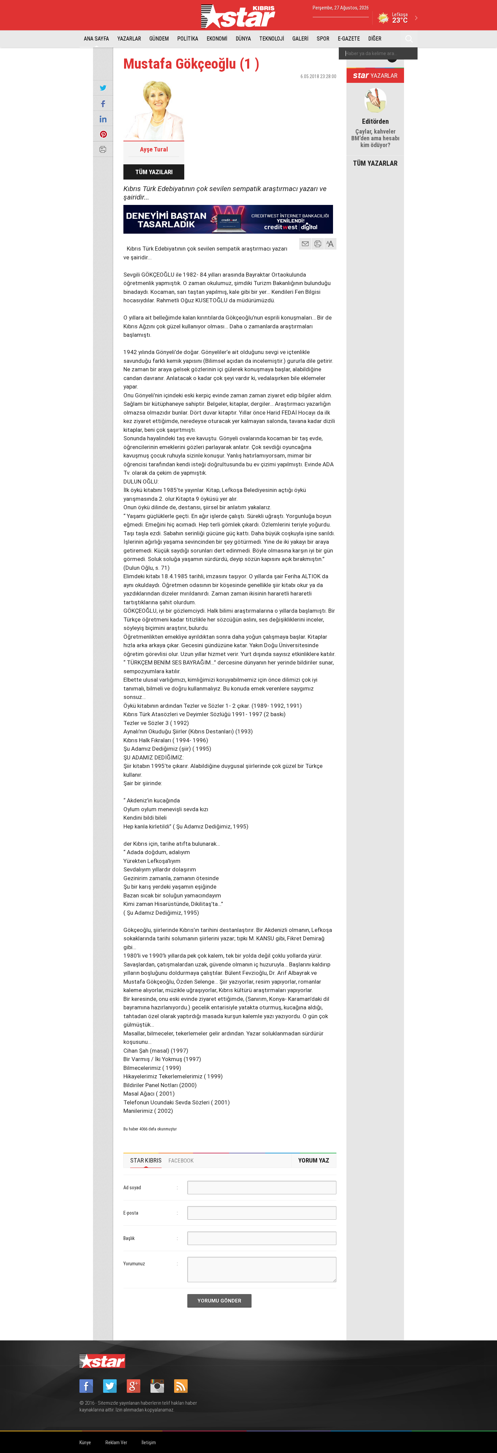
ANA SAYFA (96, 39)
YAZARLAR (129, 39)
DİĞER (374, 39)
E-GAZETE (349, 39)
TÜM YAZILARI (154, 172)
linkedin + (328, 88)
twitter (311, 88)
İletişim (149, 1442)
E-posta (130, 1213)
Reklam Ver (116, 1442)
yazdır (318, 244)
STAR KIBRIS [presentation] (146, 1160)
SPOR (323, 39)
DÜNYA (243, 39)
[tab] (146, 1160)
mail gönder (305, 244)
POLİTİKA (187, 39)
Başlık (129, 1238)
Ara (409, 38)
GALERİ (300, 39)
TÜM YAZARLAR (375, 162)
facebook (294, 88)
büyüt (330, 244)
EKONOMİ (217, 39)
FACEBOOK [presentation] (181, 1160)
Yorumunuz (134, 1263)
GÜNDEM (159, 39)
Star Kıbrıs (242, 16)
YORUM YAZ (313, 1160)
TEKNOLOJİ (271, 39)
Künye (85, 1442)
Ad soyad (132, 1187)
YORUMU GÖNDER (219, 1301)
